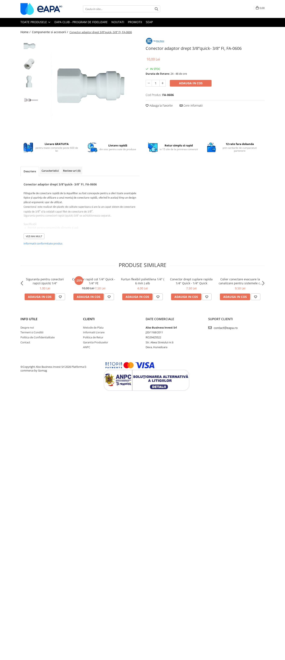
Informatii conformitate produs (43, 243)
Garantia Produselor (95, 342)
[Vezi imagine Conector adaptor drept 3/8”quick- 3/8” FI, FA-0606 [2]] (29, 81)
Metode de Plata (93, 327)
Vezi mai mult (34, 236)
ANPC (86, 347)
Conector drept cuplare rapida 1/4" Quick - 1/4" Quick (191, 281)
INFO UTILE (28, 319)
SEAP (149, 22)
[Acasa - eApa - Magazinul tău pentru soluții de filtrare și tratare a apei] (41, 9)
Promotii (135, 22)
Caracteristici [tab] (50, 171)
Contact (25, 342)
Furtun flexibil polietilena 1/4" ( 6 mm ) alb (142, 281)
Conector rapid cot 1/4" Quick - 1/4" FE (93, 281)
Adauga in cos (191, 83)
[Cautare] (156, 8)
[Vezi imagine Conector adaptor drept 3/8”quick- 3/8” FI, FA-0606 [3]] (29, 99)
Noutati (117, 22)
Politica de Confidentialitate (37, 337)
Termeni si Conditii (31, 332)
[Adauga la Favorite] (60, 296)
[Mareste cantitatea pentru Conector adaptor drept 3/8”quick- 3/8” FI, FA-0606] (162, 83)
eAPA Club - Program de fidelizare (81, 22)
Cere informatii (193, 105)
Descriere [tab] (30, 171)
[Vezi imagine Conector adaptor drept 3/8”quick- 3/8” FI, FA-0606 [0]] (29, 46)
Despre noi (27, 327)
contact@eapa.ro (225, 328)
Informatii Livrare (94, 332)
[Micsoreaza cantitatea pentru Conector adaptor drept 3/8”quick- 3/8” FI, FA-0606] (149, 83)
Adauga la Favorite (161, 105)
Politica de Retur (93, 337)
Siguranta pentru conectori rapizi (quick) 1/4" (45, 281)
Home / (25, 32)
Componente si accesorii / (50, 32)
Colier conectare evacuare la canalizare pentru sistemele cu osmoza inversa (240, 281)
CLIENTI (89, 319)
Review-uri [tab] (72, 171)
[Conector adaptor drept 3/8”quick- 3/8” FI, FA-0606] (89, 86)
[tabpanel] (89, 86)
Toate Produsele (34, 22)
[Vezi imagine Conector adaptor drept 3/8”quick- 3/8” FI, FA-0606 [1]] (29, 64)
